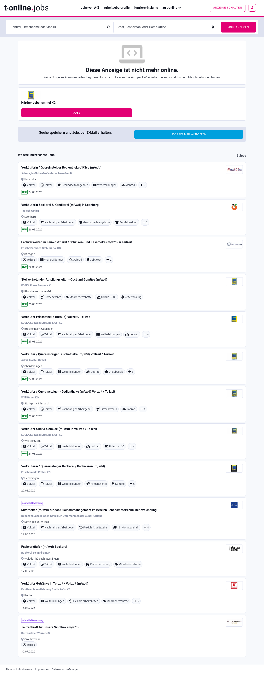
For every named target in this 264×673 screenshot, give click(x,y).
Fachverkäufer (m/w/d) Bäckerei (44, 547)
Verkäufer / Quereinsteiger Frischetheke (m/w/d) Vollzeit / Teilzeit (67, 354)
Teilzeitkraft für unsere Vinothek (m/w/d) (50, 627)
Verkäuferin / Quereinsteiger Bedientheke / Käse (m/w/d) (61, 167)
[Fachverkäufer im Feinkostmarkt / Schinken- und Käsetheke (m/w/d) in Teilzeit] (132, 254)
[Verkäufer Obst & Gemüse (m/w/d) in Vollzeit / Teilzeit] (132, 441)
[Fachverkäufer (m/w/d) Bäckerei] (132, 558)
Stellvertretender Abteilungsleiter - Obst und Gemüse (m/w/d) (64, 279)
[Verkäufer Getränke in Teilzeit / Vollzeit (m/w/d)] (132, 595)
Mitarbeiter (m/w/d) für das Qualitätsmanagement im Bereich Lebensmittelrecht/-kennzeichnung (89, 510)
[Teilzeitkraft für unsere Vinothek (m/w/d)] (132, 636)
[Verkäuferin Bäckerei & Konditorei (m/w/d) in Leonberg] (132, 217)
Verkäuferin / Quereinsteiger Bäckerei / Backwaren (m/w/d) (63, 466)
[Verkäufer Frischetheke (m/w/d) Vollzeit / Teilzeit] (132, 329)
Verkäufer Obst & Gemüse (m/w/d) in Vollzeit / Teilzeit (59, 429)
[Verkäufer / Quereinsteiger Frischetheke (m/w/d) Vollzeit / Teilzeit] (132, 366)
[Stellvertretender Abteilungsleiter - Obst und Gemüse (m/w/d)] (132, 292)
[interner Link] (26, 7)
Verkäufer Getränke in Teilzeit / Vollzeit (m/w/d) (54, 583)
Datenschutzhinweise (19, 669)
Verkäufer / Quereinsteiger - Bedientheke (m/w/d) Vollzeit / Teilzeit (68, 391)
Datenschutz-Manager (65, 669)
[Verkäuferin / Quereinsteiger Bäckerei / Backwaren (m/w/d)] (132, 478)
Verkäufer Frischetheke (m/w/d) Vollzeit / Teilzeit (55, 317)
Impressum (42, 669)
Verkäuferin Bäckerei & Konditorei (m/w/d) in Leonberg (60, 205)
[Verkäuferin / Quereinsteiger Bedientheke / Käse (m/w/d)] (132, 180)
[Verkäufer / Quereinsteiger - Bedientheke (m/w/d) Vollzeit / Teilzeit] (132, 404)
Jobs (76, 112)
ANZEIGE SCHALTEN (227, 7)
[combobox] (56, 27)
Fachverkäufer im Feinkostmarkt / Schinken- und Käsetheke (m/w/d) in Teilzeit (76, 242)
